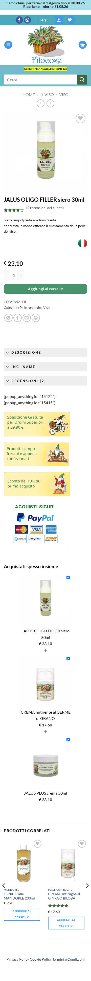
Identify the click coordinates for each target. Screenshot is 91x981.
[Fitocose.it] (45, 45)
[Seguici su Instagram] (27, 20)
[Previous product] (50, 103)
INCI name (23, 367)
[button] (59, 20)
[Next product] (40, 103)
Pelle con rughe (31, 308)
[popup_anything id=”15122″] (29, 396)
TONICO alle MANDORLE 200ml (19, 896)
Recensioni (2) (28, 381)
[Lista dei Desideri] (71, 20)
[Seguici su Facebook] (19, 20)
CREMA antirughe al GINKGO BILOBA (64, 896)
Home (28, 94)
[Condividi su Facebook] (17, 318)
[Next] (87, 895)
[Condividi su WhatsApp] (8, 318)
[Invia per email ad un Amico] (26, 318)
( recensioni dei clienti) (45, 208)
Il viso (47, 94)
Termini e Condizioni (68, 959)
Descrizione (26, 352)
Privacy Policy (18, 959)
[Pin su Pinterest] (36, 318)
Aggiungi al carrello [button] (22, 914)
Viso (64, 94)
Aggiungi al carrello (45, 289)
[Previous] (4, 895)
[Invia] (82, 80)
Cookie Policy (41, 959)
